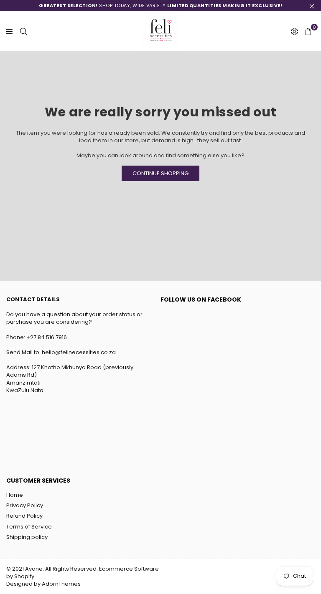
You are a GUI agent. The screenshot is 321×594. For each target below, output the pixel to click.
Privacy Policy (24, 505)
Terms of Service (29, 527)
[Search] (23, 31)
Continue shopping (160, 173)
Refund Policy (24, 516)
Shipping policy (27, 537)
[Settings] (294, 31)
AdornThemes (61, 584)
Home (14, 495)
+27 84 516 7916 (47, 337)
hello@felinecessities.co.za (79, 352)
